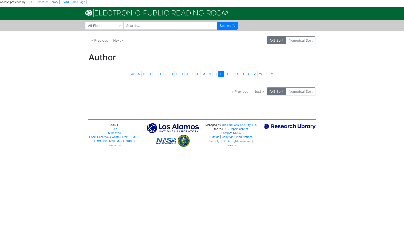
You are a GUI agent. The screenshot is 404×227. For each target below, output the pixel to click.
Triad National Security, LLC (239, 125)
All (132, 74)
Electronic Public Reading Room (156, 13)
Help (114, 129)
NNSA (237, 133)
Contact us (114, 145)
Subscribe (114, 133)
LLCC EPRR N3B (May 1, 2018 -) (114, 141)
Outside (214, 137)
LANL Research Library (43, 2)
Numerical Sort (301, 40)
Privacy (231, 145)
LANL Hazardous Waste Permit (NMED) (114, 137)
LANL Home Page (73, 2)
